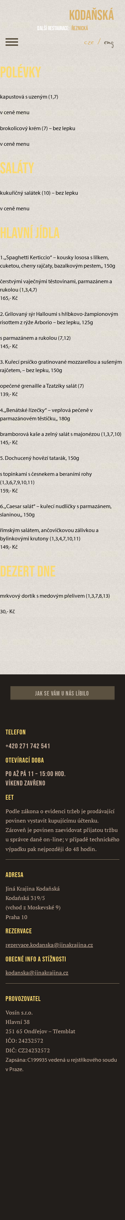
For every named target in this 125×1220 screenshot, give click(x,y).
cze (89, 42)
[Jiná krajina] (39, 15)
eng (109, 42)
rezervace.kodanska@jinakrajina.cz (49, 945)
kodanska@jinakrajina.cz (37, 972)
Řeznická (62, 28)
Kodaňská (91, 15)
